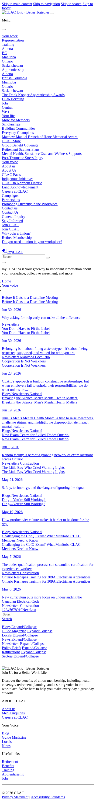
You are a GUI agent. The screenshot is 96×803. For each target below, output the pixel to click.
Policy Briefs (11, 648)
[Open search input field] (4, 262)
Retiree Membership (17, 238)
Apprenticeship (13, 70)
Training (8, 44)
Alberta (7, 49)
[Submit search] (48, 257)
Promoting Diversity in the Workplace (30, 204)
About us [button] (8, 166)
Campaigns (10, 196)
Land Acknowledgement (20, 187)
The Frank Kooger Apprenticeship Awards (33, 95)
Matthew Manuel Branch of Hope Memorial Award (40, 137)
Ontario (7, 61)
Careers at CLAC (15, 191)
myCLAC (15, 252)
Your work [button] (10, 36)
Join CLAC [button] (10, 225)
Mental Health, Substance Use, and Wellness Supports (42, 154)
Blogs (6, 627)
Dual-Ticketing (13, 99)
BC (4, 53)
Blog (5, 733)
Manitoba (9, 57)
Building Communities (18, 128)
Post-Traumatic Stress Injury (22, 158)
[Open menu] (52, 13)
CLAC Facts (11, 175)
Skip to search (71, 4)
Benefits (8, 766)
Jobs (5, 103)
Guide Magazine (14, 631)
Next (26, 610)
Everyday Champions (18, 133)
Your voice (10, 162)
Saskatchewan (12, 65)
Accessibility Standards (48, 797)
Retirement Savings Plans (20, 149)
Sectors (7, 656)
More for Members (16, 120)
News (6, 639)
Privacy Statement (15, 797)
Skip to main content (17, 4)
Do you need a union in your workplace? (32, 242)
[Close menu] (4, 29)
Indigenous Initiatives (17, 179)
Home (6, 281)
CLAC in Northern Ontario (22, 183)
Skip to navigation (46, 4)
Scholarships (11, 124)
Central (7, 107)
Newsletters (10, 644)
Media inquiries (13, 713)
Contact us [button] (9, 208)
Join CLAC (10, 229)
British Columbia (14, 78)
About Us (9, 170)
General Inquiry (13, 217)
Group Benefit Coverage (20, 145)
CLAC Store (11, 141)
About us (8, 709)
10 (20, 610)
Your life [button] (8, 116)
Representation (13, 40)
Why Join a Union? (16, 233)
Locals (7, 635)
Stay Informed (12, 221)
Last (33, 610)
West (5, 112)
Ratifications (11, 652)
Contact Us (10, 212)
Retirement (10, 762)
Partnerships (11, 200)
